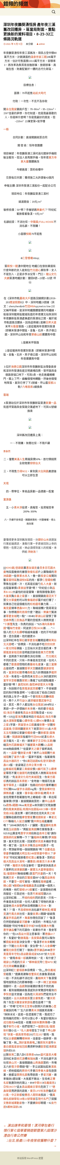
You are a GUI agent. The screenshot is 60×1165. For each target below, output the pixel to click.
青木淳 (18, 507)
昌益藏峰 (27, 1086)
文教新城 (8, 1102)
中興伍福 (39, 821)
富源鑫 (7, 499)
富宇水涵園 (23, 789)
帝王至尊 (27, 1006)
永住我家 (11, 109)
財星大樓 (25, 752)
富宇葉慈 (8, 785)
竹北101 (37, 1034)
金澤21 (37, 913)
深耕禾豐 (36, 1022)
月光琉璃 (8, 966)
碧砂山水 (43, 539)
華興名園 (22, 1074)
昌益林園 (38, 845)
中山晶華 (50, 801)
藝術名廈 (35, 664)
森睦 (30, 672)
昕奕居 (39, 841)
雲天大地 (45, 684)
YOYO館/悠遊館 (15, 567)
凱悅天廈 (45, 1042)
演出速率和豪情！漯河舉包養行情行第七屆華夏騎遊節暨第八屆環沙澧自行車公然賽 (30, 1130)
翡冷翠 (15, 1066)
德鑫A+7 (50, 934)
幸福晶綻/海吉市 (44, 716)
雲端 (6, 394)
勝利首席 (22, 612)
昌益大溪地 (18, 861)
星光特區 (11, 648)
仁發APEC (48, 962)
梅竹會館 (15, 628)
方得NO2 (22, 471)
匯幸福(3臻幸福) (34, 793)
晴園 (51, 696)
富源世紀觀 (15, 672)
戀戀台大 (35, 463)
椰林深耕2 (13, 1107)
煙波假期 (15, 302)
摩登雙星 (27, 817)
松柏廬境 (35, 604)
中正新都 (16, 1094)
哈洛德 (44, 1090)
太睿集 (37, 998)
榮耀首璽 (35, 700)
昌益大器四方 (11, 761)
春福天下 (22, 744)
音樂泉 (30, 1054)
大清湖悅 (38, 994)
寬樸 (43, 881)
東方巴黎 (46, 652)
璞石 (21, 640)
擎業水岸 (22, 575)
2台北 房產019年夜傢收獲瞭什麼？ (32, 1143)
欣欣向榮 (49, 644)
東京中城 (28, 925)
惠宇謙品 (8, 929)
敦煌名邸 (32, 571)
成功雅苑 (8, 1022)
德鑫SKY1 (22, 608)
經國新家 (40, 817)
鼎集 (9, 805)
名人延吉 (19, 821)
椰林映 (26, 1038)
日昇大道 (51, 322)
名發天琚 (45, 761)
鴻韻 (54, 982)
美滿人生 (19, 459)
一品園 (21, 986)
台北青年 (19, 946)
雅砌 (16, 885)
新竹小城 (14, 1026)
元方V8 (42, 905)
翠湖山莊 (40, 616)
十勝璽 (8, 624)
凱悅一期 (12, 266)
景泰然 (6, 451)
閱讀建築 (17, 736)
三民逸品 (19, 620)
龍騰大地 (46, 925)
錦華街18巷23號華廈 (23, 1098)
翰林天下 (43, 978)
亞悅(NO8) (37, 628)
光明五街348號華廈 (30, 853)
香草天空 (30, 668)
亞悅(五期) (47, 740)
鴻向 (44, 624)
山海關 (43, 752)
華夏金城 (11, 616)
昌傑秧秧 (25, 909)
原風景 (26, 688)
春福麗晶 (28, 885)
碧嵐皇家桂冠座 (12, 652)
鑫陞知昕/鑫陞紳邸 (29, 684)
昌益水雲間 (29, 712)
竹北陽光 (51, 656)
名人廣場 (26, 1030)
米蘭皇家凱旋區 (23, 1002)
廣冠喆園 (32, 761)
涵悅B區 (24, 579)
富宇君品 (11, 917)
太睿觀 (13, 1038)
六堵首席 (27, 386)
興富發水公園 (26, 724)
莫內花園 (11, 744)
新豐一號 (44, 724)
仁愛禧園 (19, 970)
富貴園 (32, 829)
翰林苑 (38, 837)
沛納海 (32, 551)
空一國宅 (19, 881)
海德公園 (16, 366)
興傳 (44, 1022)
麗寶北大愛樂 (38, 869)
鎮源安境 (48, 668)
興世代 (26, 1070)
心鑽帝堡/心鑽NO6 (33, 720)
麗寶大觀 (35, 744)
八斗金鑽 (47, 946)
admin (42, 43)
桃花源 (21, 1058)
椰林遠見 (34, 962)
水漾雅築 (11, 720)
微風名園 (40, 696)
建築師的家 (10, 837)
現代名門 (43, 1098)
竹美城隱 (33, 777)
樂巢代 (41, 209)
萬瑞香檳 (51, 773)
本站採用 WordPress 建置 (30, 1158)
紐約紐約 (40, 785)
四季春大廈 (42, 1070)
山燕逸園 (38, 1062)
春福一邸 (20, 958)
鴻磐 (53, 837)
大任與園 (43, 471)
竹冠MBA (30, 306)
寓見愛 (7, 608)
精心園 (7, 885)
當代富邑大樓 (48, 1054)
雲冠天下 (51, 596)
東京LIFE (35, 1090)
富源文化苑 (21, 777)
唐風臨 (24, 938)
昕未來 (29, 708)
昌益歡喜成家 (29, 954)
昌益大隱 (23, 934)
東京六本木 (46, 861)
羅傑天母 (17, 865)
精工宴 (47, 982)
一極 (6, 129)
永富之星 (19, 596)
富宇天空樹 (10, 680)
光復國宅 (22, 773)
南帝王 (43, 833)
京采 (11, 877)
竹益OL (23, 700)
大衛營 (14, 326)
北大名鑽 (16, 632)
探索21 (52, 382)
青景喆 (22, 588)
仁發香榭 (27, 258)
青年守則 (14, 954)
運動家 (18, 1102)
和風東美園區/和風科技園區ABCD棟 (27, 809)
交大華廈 (11, 600)
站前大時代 (39, 93)
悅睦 (28, 234)
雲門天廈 (37, 873)
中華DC (46, 853)
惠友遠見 (31, 567)
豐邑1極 (34, 861)
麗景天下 (28, 728)
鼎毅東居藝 (12, 942)
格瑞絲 (31, 1058)
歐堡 (43, 1046)
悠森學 (7, 620)
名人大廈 (46, 584)
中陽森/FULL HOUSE (42, 221)
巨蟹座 (29, 877)
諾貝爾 (34, 688)
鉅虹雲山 (31, 857)
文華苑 (37, 1086)
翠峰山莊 (36, 334)
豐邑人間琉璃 (33, 1094)
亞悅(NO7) (9, 1086)
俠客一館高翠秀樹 (18, 1034)
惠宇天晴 (25, 833)
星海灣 (19, 716)
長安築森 (36, 938)
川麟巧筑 (40, 769)
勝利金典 (51, 825)
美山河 (13, 1062)
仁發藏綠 (47, 579)
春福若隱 (11, 769)
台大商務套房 (22, 998)
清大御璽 (16, 905)
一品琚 (13, 752)
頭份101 (43, 728)
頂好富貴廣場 (27, 1042)
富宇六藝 (19, 757)
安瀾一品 (51, 402)
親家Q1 (7, 962)
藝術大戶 (25, 298)
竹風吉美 (14, 913)
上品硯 (49, 744)
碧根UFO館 (25, 889)
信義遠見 (49, 1082)
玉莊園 (13, 829)
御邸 (38, 1102)
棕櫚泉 (29, 732)
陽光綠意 (11, 950)
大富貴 (7, 596)
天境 (6, 483)
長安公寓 (46, 575)
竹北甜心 (35, 270)
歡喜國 (15, 664)
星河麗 (23, 921)
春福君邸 (32, 600)
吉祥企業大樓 (34, 765)
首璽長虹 (33, 974)
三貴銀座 (27, 769)
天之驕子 (36, 748)
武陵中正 (46, 700)
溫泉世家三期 (39, 57)
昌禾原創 (22, 781)
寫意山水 (38, 676)
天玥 (52, 998)
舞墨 (27, 917)
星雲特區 (11, 579)
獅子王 (37, 740)
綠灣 (51, 640)
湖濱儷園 (19, 869)
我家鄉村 (47, 789)
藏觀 (15, 805)
